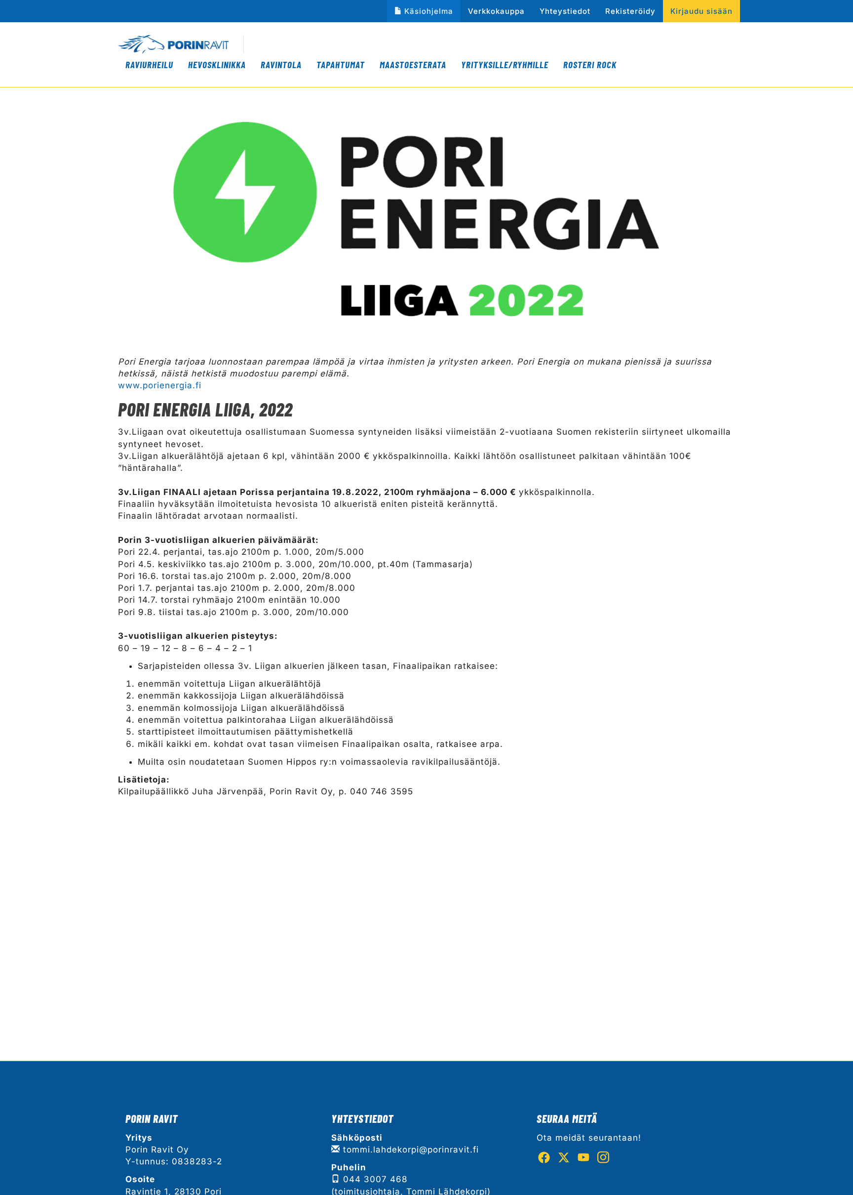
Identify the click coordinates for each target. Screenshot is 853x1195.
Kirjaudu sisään (701, 11)
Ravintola (281, 64)
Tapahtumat (340, 64)
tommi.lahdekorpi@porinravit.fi (409, 1149)
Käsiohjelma (428, 11)
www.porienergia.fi (159, 385)
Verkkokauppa (496, 11)
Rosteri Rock (590, 64)
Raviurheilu (149, 64)
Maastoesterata (413, 64)
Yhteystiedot (565, 11)
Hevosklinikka (217, 64)
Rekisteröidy (630, 11)
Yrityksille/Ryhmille (504, 64)
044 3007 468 (374, 1179)
